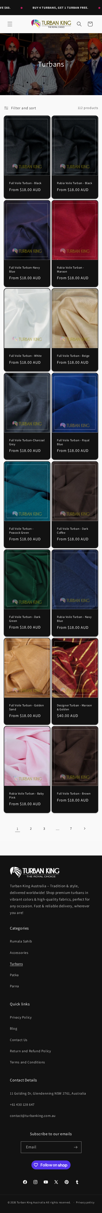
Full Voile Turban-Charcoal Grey (27, 442)
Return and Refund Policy (30, 1051)
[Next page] (84, 828)
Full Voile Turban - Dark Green (24, 619)
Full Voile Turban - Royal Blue (73, 442)
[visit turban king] (34, 872)
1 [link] (18, 828)
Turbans (16, 964)
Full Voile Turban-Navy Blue (24, 269)
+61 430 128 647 (22, 1104)
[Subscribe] (75, 1147)
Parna (14, 986)
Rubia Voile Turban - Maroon (70, 269)
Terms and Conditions (27, 1062)
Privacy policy (85, 1202)
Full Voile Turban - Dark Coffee (72, 530)
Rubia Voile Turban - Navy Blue (74, 619)
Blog (13, 1028)
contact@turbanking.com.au (33, 1115)
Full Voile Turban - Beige (73, 356)
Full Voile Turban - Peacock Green (21, 530)
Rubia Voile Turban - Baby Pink (26, 795)
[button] (9, 24)
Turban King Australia (31, 1202)
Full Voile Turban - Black (25, 183)
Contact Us (18, 1040)
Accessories (19, 952)
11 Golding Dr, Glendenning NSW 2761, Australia (48, 1093)
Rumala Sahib (21, 941)
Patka (14, 975)
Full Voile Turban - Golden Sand (26, 707)
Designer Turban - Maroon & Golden (74, 707)
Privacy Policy (20, 1017)
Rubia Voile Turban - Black (74, 183)
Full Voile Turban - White (25, 356)
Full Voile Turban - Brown (74, 793)
